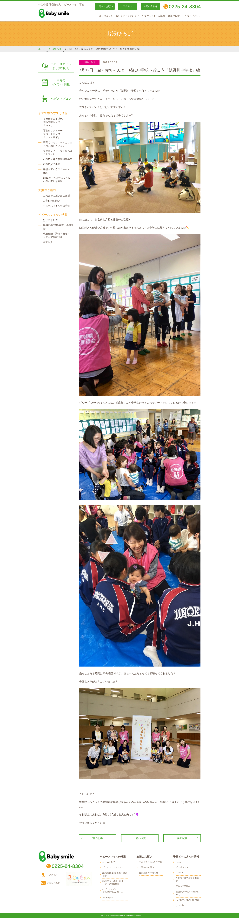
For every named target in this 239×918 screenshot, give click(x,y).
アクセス (127, 6)
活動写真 (48, 242)
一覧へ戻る (139, 838)
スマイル (180, 872)
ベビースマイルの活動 (153, 15)
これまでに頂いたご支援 (56, 195)
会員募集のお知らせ (148, 872)
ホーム (42, 49)
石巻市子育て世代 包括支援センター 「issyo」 (53, 122)
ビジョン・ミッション (127, 15)
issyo (178, 862)
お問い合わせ (150, 6)
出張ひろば (55, 49)
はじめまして (106, 15)
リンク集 (180, 905)
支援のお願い (175, 15)
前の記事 (97, 838)
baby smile (61, 13)
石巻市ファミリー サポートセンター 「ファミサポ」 (53, 134)
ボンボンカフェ (183, 867)
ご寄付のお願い (105, 6)
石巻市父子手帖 (51, 164)
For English (107, 897)
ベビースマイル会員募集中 (57, 205)
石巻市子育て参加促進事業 (57, 159)
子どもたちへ (79, 879)
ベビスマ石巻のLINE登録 (187, 900)
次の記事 (182, 838)
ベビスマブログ (193, 15)
